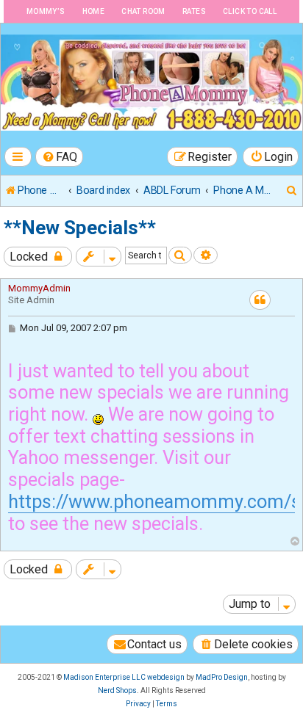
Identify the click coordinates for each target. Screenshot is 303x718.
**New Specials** (80, 228)
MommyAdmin (39, 288)
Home (93, 11)
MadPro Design (222, 677)
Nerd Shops (117, 690)
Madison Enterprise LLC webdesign (124, 677)
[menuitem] (59, 157)
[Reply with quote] (260, 300)
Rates (194, 11)
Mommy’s (45, 11)
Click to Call (250, 11)
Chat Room (143, 11)
